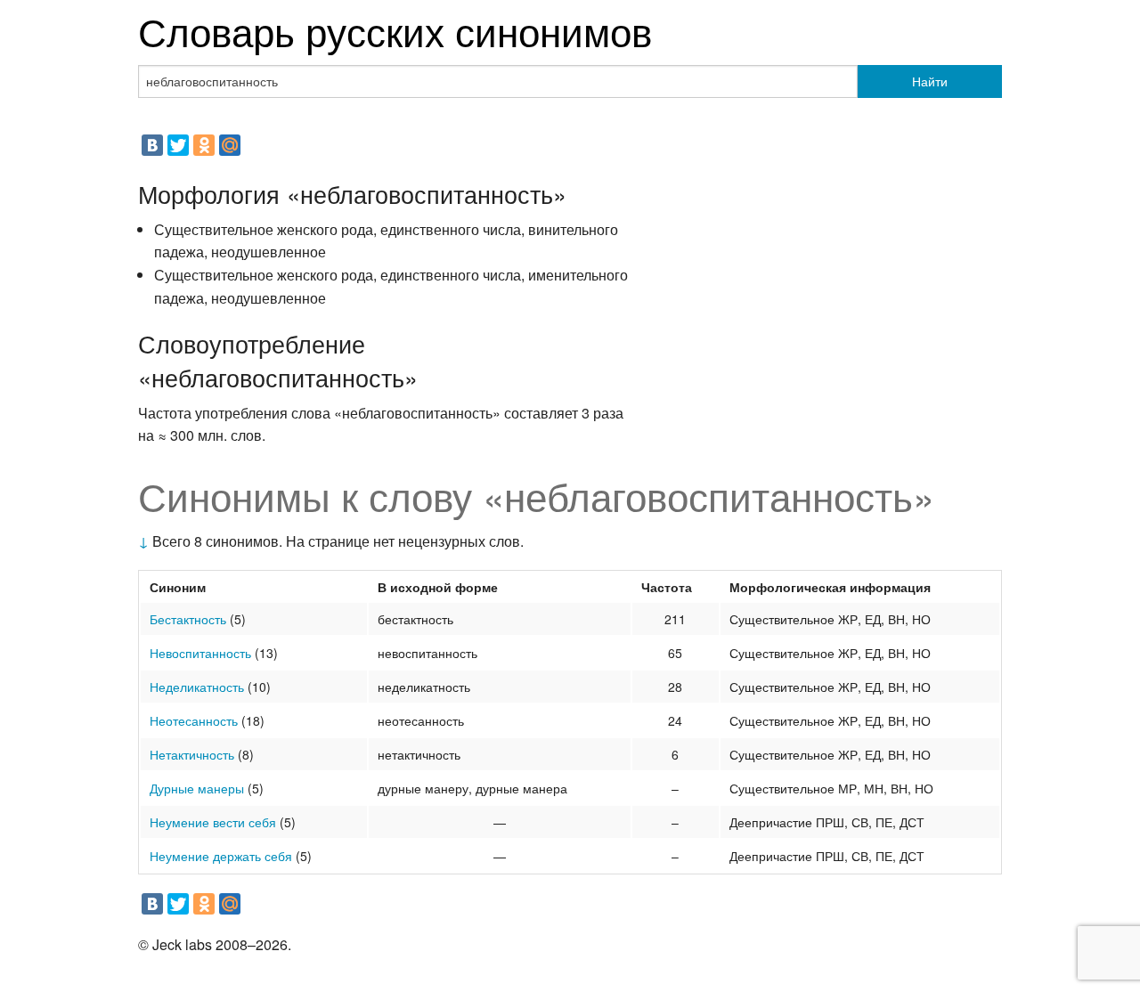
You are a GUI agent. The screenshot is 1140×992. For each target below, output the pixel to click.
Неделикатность (197, 686)
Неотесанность (194, 720)
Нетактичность (192, 754)
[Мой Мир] (229, 145)
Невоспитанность (200, 653)
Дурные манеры (197, 788)
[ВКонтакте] (152, 145)
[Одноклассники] (204, 145)
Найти (930, 81)
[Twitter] (178, 145)
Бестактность (188, 619)
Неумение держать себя (221, 856)
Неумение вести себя (213, 822)
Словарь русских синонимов (395, 30)
